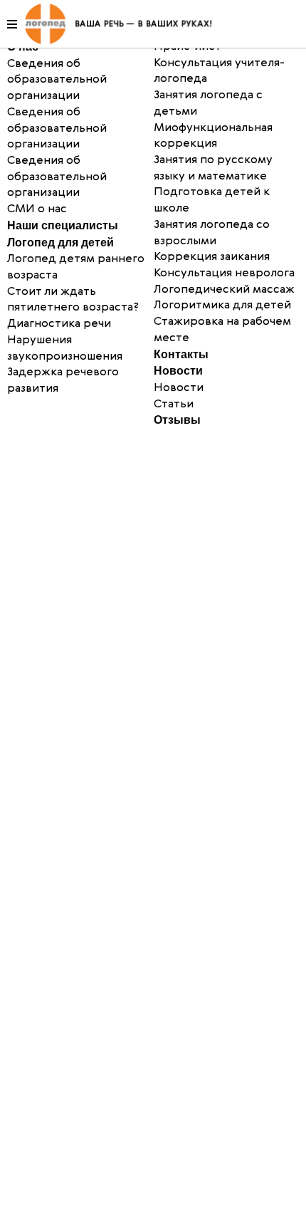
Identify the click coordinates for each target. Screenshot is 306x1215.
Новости (178, 371)
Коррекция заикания (212, 257)
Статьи (174, 404)
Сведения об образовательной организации (57, 128)
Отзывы (177, 420)
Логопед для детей (60, 242)
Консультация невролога (224, 273)
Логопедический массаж (224, 290)
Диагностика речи (59, 324)
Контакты (181, 354)
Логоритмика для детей (222, 305)
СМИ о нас (37, 209)
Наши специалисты (62, 225)
